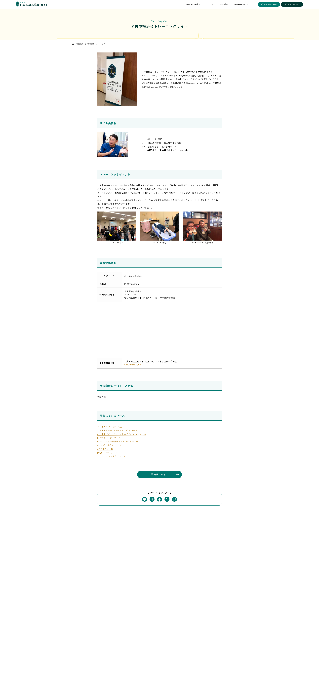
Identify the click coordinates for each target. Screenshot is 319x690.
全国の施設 (224, 4)
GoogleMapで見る (133, 364)
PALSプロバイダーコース (109, 452)
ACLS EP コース (105, 448)
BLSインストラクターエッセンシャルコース (118, 441)
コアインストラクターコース (111, 456)
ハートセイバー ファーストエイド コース (117, 430)
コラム (211, 4)
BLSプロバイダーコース (109, 437)
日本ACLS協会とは (194, 4)
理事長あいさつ (241, 4)
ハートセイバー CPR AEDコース (113, 426)
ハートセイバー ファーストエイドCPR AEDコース (121, 434)
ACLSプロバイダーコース (109, 445)
